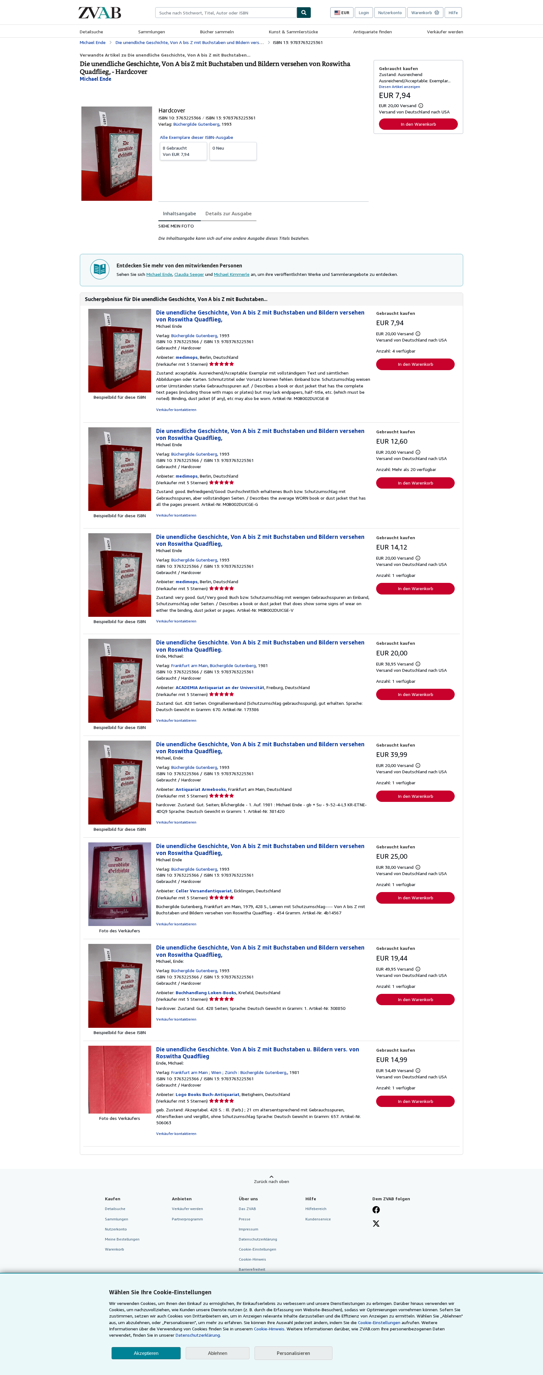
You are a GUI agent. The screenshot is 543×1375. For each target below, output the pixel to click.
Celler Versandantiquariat (204, 890)
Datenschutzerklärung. (198, 1335)
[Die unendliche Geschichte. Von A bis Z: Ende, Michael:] (119, 721)
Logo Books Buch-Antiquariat (207, 1094)
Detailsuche (91, 31)
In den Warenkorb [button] (418, 124)
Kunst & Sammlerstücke (293, 31)
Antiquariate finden (372, 31)
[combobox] (226, 12)
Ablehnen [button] (217, 1353)
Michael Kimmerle (232, 274)
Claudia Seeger (189, 274)
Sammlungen (151, 31)
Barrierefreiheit (252, 1269)
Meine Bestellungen (122, 1239)
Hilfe (453, 12)
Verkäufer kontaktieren (176, 409)
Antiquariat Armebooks (201, 789)
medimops (187, 357)
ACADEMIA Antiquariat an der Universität (220, 687)
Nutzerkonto (390, 12)
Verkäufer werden (445, 31)
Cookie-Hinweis (252, 1259)
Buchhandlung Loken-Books (206, 992)
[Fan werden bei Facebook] (376, 1210)
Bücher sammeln (217, 31)
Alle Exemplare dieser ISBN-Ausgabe (196, 137)
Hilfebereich (315, 1208)
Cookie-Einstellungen (379, 1322)
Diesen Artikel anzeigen (399, 86)
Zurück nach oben (271, 1181)
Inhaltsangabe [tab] (179, 213)
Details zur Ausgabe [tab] (229, 213)
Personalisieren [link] (293, 1353)
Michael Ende (159, 274)
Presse (244, 1219)
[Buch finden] (304, 12)
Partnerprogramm (187, 1219)
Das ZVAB (247, 1208)
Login (364, 12)
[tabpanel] (263, 232)
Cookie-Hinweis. (269, 1328)
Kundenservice (318, 1219)
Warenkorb (114, 1249)
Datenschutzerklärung (258, 1239)
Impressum (248, 1229)
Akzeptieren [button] (146, 1353)
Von (176, 151)
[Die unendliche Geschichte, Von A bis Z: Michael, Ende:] (119, 822)
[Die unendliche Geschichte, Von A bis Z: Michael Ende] (119, 390)
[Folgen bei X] (376, 1224)
